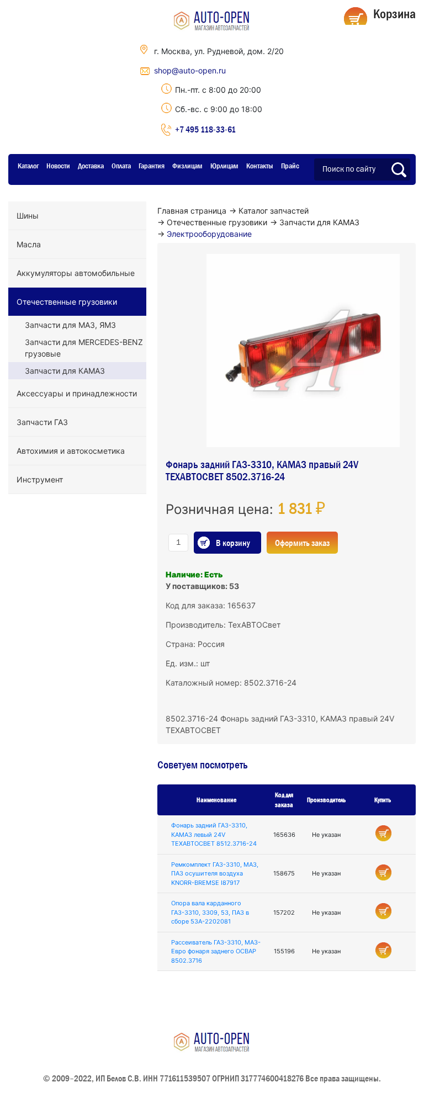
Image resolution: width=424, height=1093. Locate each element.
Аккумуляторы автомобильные (76, 273)
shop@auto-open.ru (190, 70)
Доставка (91, 165)
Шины (28, 215)
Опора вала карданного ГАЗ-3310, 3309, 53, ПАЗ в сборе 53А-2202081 (210, 912)
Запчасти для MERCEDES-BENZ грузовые (84, 347)
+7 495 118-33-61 (205, 129)
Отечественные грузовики (67, 301)
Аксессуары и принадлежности (77, 393)
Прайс (290, 165)
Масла (29, 244)
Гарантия (152, 165)
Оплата (121, 165)
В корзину (233, 543)
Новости (58, 165)
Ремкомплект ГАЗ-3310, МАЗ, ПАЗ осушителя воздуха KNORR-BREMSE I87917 (214, 874)
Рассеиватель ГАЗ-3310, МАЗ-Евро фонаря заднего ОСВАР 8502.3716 (216, 951)
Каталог (28, 165)
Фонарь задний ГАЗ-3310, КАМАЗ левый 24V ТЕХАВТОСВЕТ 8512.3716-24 (214, 834)
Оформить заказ (302, 543)
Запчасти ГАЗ (42, 422)
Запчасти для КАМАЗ (65, 370)
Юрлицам (224, 165)
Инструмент (40, 479)
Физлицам (187, 165)
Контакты (259, 165)
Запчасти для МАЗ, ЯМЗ (70, 325)
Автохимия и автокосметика (71, 450)
